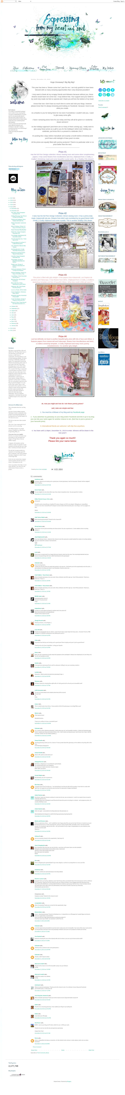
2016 (11, 200)
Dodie (36, 1004)
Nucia (36, 1038)
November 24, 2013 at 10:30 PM (43, 723)
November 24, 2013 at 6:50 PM (42, 676)
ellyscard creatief (39, 963)
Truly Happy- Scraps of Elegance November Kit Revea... (17, 261)
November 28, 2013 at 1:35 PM (42, 898)
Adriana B (37, 836)
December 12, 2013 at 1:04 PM (42, 980)
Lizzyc (36, 704)
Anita (36, 640)
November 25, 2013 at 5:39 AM (42, 747)
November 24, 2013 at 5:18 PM (42, 667)
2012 (11, 328)
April (12, 319)
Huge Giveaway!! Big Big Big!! (18, 229)
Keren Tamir (38, 490)
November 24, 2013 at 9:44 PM (42, 708)
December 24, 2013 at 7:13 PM (42, 990)
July (12, 312)
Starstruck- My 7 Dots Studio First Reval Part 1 (18, 287)
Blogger (69, 1081)
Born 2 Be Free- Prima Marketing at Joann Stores (18, 283)
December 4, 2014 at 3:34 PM (42, 1043)
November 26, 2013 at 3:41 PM (42, 864)
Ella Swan (37, 784)
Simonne (37, 681)
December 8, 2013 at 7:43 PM (42, 940)
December (14, 208)
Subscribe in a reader (103, 100)
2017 (11, 198)
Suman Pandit (38, 740)
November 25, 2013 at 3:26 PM (42, 831)
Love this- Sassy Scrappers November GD (18, 257)
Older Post (91, 1050)
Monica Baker (38, 912)
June (12, 315)
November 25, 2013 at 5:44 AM (42, 757)
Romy (36, 652)
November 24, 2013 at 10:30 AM (43, 521)
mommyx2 (37, 985)
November (14, 210)
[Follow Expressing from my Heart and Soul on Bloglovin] (14, 170)
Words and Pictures (40, 821)
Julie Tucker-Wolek (40, 517)
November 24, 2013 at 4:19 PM (42, 647)
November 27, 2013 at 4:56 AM (42, 889)
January (13, 325)
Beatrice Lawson (39, 878)
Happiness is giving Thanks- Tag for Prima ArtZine (18, 253)
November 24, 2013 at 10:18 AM (43, 512)
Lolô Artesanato (39, 690)
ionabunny (37, 479)
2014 (11, 204)
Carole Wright (38, 775)
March (13, 321)
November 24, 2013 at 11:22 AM (43, 532)
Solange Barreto (39, 761)
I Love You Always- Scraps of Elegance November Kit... (18, 299)
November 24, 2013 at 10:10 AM (43, 494)
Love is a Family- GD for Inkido (18, 290)
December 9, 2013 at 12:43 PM (42, 949)
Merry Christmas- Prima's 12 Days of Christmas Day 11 (18, 227)
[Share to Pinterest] (62, 469)
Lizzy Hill (37, 629)
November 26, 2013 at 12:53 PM (43, 855)
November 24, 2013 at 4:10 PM (42, 635)
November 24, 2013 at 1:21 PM (42, 570)
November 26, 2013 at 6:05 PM (42, 873)
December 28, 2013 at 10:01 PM (43, 1009)
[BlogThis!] (57, 469)
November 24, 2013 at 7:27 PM (42, 685)
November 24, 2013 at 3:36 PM (42, 615)
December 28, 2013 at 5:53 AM (42, 999)
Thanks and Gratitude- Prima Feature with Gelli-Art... (18, 220)
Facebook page (78, 412)
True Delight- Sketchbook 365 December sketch (18, 236)
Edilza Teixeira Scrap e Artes (42, 499)
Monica (37, 713)
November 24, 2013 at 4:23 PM (42, 658)
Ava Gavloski (38, 936)
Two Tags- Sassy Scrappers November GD (18, 213)
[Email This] (55, 469)
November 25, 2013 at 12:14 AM (43, 735)
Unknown (37, 563)
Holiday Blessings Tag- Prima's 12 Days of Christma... (19, 216)
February (13, 323)
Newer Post (34, 1050)
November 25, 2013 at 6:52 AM (42, 779)
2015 (11, 202)
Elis (36, 860)
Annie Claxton (38, 795)
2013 (11, 206)
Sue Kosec (37, 1023)
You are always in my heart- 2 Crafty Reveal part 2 (18, 243)
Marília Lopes (38, 596)
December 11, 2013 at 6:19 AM (42, 959)
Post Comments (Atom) (43, 1052)
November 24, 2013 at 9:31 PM (42, 699)
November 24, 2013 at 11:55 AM (43, 558)
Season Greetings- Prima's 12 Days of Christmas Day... (18, 273)
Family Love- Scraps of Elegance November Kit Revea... (17, 266)
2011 (11, 330)
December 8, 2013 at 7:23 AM (42, 931)
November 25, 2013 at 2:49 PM (42, 816)
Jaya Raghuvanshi (39, 537)
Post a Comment (37, 1047)
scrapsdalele (38, 903)
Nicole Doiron (38, 526)
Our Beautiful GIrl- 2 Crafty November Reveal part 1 (18, 250)
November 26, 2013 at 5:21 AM (42, 840)
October (13, 306)
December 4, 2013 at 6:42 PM (42, 921)
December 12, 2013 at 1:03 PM (42, 969)
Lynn (36, 552)
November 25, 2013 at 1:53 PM (42, 790)
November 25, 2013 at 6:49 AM (42, 770)
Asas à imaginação (40, 845)
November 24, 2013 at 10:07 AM (43, 485)
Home (62, 1050)
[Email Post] (52, 469)
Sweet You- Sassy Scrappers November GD (18, 232)
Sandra (37, 663)
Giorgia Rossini (39, 620)
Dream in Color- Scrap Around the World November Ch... (18, 303)
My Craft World (38, 545)
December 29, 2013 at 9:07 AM (42, 1033)
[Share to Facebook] (60, 469)
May (12, 317)
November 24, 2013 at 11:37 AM (43, 547)
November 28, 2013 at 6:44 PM (42, 907)
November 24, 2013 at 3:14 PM (42, 603)
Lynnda (37, 672)
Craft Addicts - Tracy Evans (42, 575)
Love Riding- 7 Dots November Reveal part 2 (19, 276)
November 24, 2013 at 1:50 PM (42, 580)
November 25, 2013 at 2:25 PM (42, 804)
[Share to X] (58, 469)
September (14, 308)
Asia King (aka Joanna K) (41, 995)
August (13, 310)
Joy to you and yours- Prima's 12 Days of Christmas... (18, 270)
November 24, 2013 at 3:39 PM (42, 624)
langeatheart (38, 608)
